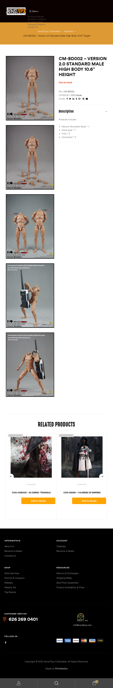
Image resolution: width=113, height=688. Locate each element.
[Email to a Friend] (87, 99)
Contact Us (33, 27)
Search (56, 683)
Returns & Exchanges (67, 573)
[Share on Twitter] (70, 99)
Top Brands (10, 592)
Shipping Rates (64, 577)
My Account (19, 683)
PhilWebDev (61, 668)
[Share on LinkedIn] (73, 99)
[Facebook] (6, 643)
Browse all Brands (36, 16)
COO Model (76, 95)
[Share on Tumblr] (76, 99)
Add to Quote (38, 500)
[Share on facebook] (67, 99)
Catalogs (61, 546)
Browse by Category (37, 19)
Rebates (8, 582)
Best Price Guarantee (67, 582)
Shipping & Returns (36, 24)
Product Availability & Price (70, 587)
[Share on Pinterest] (83, 99)
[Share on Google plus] (80, 99)
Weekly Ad (10, 587)
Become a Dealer (35, 21)
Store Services (11, 573)
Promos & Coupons (14, 577)
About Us (9, 546)
